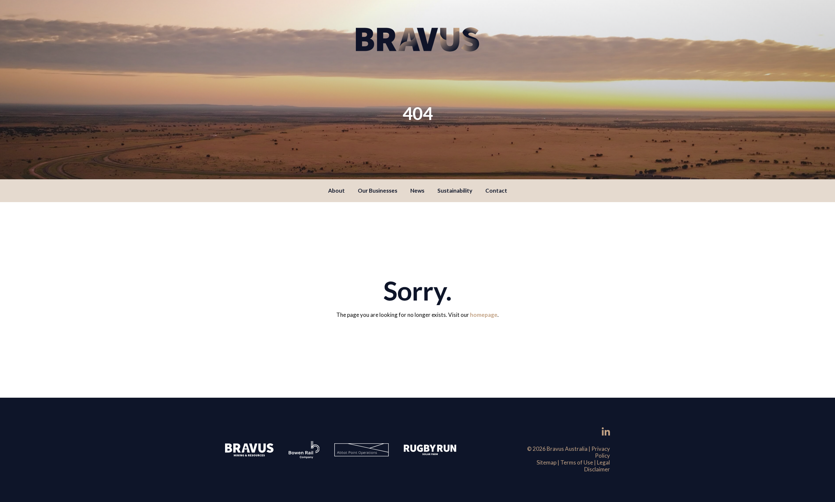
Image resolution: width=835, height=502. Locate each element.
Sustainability (454, 190)
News (417, 190)
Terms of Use (576, 462)
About (336, 190)
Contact (496, 190)
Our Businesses (377, 190)
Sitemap (546, 462)
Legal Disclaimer (597, 466)
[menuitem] (336, 190)
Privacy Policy (600, 452)
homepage (483, 314)
